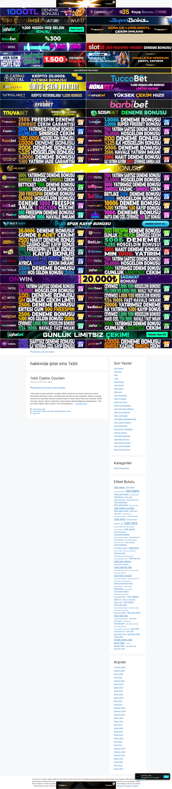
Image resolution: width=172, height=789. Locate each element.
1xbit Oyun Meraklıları (122, 406)
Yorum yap (36, 413)
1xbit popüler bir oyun (133, 578)
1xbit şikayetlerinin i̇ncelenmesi (122, 629)
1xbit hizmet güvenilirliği (130, 540)
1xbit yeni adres (120, 613)
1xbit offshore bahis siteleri (121, 570)
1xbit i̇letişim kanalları (121, 548)
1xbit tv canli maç (128, 600)
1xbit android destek (119, 491)
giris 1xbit (130, 631)
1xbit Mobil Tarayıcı (121, 439)
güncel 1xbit (118, 637)
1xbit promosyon (126, 581)
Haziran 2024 (119, 715)
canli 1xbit (50, 411)
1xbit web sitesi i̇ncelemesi (121, 607)
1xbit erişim (117, 513)
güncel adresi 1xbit (123, 639)
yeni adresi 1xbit (131, 646)
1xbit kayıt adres (118, 550)
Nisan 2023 (118, 762)
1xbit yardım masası (134, 607)
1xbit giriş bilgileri (118, 529)
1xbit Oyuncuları (120, 395)
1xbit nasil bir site (123, 567)
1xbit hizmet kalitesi (119, 542)
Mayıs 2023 (118, 759)
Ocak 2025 (118, 691)
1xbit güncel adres (120, 532)
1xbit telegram (133, 597)
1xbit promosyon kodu (123, 583)
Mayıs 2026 (118, 674)
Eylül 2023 (118, 745)
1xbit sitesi (118, 589)
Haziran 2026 (119, 671)
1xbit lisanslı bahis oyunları (121, 558)
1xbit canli (128, 497)
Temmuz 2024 (119, 711)
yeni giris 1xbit (119, 649)
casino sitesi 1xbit (119, 631)
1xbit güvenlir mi (134, 537)
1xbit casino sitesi (121, 511)
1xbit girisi (119, 519)
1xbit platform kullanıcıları (120, 578)
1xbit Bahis (132, 491)
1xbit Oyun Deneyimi (122, 412)
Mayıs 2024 (118, 718)
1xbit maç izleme (122, 561)
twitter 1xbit (119, 646)
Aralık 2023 (118, 735)
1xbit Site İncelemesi (122, 436)
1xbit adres (119, 487)
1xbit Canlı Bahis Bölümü (123, 409)
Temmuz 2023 (119, 752)
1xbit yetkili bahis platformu (121, 618)
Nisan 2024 (118, 721)
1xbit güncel (129, 529)
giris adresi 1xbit (120, 634)
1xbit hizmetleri (130, 542)
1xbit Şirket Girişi (120, 426)
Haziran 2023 (119, 755)
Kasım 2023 (118, 738)
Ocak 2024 (118, 732)
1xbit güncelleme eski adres (121, 537)
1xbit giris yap (118, 523)
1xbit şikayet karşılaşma (120, 626)
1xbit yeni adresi (133, 613)
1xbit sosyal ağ (128, 589)
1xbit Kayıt (134, 548)
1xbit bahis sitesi (121, 494)
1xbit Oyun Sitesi (120, 402)
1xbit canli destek (119, 500)
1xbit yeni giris (121, 615)
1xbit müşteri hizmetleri (121, 564)
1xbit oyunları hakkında (120, 572)
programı (127, 643)
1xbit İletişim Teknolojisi (123, 429)
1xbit (116, 375)
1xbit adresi (130, 487)
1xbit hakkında (118, 540)
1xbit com (133, 511)
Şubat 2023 (118, 769)
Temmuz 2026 (119, 667)
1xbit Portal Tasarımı (122, 450)
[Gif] (86, 168)
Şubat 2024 (118, 728)
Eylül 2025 (118, 677)
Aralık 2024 (118, 694)
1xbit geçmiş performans (120, 516)
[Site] (43, 121)
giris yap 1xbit (133, 634)
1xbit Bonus (119, 497)
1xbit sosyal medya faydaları (121, 594)
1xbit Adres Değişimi (122, 446)
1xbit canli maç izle (132, 500)
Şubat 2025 (118, 688)
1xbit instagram (120, 545)
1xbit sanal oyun (128, 586)
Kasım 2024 (118, 698)
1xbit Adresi (118, 368)
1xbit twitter (129, 602)
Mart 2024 (118, 725)
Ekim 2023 (118, 742)
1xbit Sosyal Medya (121, 591)
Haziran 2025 (119, 681)
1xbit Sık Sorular (120, 433)
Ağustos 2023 (119, 749)
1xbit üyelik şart (127, 621)
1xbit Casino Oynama (122, 423)
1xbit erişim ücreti (126, 513)
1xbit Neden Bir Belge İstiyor (125, 419)
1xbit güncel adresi (121, 534)
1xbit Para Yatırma (123, 575)
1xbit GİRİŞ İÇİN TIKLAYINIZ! (86, 70)
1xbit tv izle (118, 602)
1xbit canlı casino (121, 505)
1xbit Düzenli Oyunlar (122, 443)
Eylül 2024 (118, 705)
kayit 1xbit (119, 642)
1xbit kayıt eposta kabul (129, 550)
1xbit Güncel (119, 385)
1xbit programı (117, 581)
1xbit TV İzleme (120, 399)
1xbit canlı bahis (120, 502)
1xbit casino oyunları (39, 411)
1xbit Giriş (118, 372)
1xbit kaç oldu (119, 553)
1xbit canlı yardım (133, 505)
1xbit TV (117, 599)
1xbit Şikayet (119, 382)
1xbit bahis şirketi (134, 494)
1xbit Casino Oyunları (47, 378)
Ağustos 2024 (119, 708)
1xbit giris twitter (131, 519)
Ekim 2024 (118, 701)
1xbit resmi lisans (118, 586)
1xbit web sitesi (120, 605)
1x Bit (116, 379)
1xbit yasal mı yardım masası (121, 610)
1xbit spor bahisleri (120, 597)
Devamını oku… (82, 404)
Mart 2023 (118, 765)
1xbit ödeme (118, 621)
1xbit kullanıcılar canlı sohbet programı (123, 556)
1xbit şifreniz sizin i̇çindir (132, 623)
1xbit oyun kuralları (133, 570)
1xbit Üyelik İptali (120, 416)
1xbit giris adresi (132, 516)
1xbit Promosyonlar (39, 409)
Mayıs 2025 (118, 684)
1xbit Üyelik (132, 618)
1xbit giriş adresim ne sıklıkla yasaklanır (124, 526)
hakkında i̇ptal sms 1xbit (62, 411)
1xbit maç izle (134, 558)
